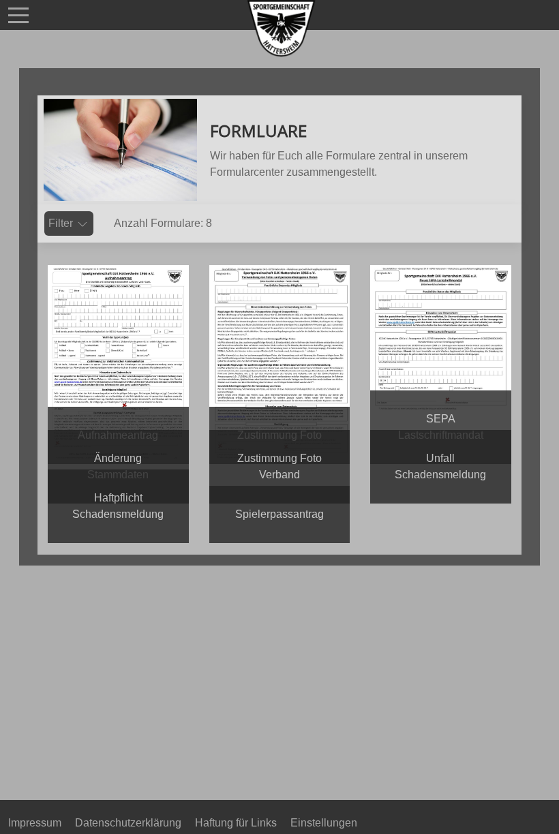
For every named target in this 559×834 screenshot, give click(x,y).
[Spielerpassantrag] (279, 535)
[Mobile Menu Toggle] (18, 15)
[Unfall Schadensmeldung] (440, 495)
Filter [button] (62, 223)
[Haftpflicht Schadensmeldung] (118, 535)
